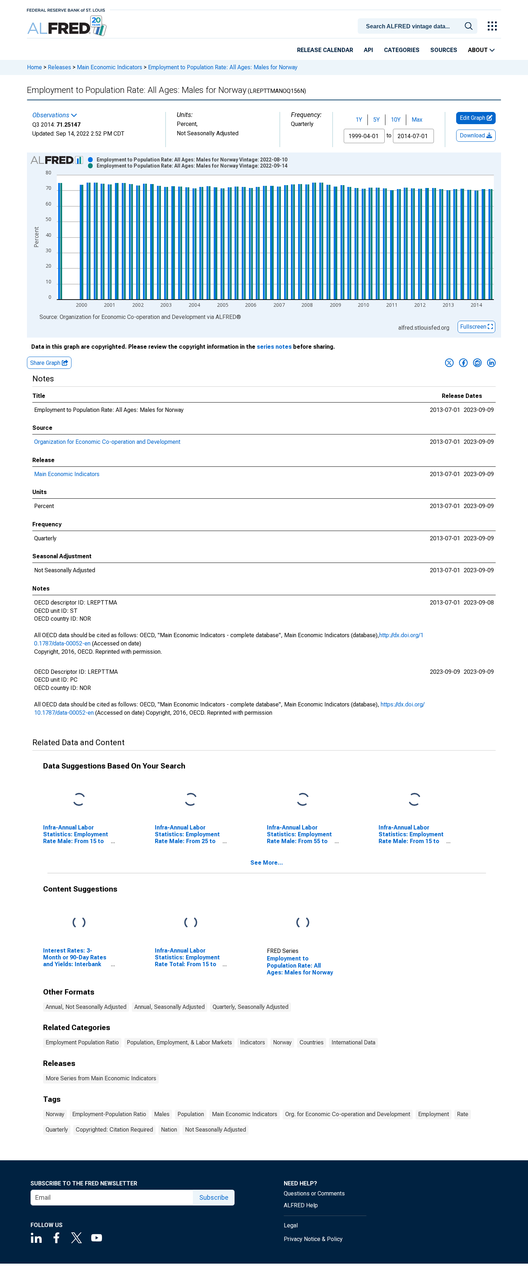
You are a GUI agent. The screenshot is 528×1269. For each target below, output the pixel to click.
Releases (59, 67)
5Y (376, 119)
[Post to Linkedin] (491, 362)
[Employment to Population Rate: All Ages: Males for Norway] (303, 922)
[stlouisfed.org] (66, 9)
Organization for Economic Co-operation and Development (107, 441)
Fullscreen (474, 326)
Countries (312, 1042)
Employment (433, 1114)
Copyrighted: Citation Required (114, 1129)
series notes (274, 346)
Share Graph (46, 362)
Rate (462, 1114)
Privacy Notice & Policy (313, 1239)
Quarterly (57, 1129)
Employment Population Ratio (82, 1042)
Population (190, 1114)
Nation (169, 1129)
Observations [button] (51, 115)
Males (162, 1114)
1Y (359, 119)
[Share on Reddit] (477, 362)
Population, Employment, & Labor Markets (179, 1042)
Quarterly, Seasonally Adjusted (250, 1007)
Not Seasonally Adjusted (215, 1129)
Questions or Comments (314, 1193)
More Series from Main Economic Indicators (101, 1078)
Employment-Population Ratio (109, 1114)
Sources (443, 50)
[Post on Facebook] (463, 362)
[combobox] (418, 25)
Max (417, 119)
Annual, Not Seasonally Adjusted (86, 1007)
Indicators (252, 1042)
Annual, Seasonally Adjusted (169, 1007)
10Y (395, 119)
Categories (402, 50)
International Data (353, 1042)
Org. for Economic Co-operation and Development (347, 1114)
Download (473, 135)
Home (34, 67)
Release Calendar (325, 50)
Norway (282, 1042)
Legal (291, 1225)
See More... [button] (266, 862)
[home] (67, 26)
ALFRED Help (301, 1205)
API (368, 50)
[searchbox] (418, 26)
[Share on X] (449, 362)
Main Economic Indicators (109, 67)
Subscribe (213, 1197)
